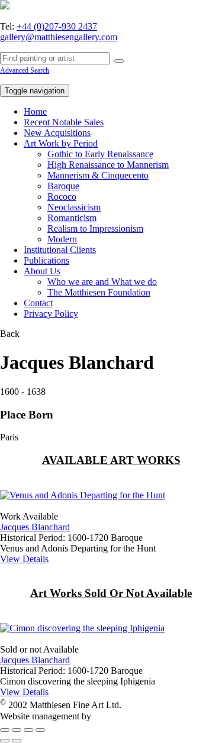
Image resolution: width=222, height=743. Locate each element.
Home (35, 111)
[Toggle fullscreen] (28, 730)
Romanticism (71, 218)
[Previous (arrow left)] (4, 740)
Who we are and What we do (102, 282)
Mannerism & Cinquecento (98, 175)
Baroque (63, 186)
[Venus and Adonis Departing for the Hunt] (82, 495)
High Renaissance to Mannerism (108, 165)
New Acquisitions (57, 133)
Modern (62, 239)
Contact (38, 303)
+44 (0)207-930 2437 (57, 26)
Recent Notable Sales (64, 122)
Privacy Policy (51, 314)
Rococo (61, 197)
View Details (24, 559)
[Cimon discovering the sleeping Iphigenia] (82, 628)
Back (10, 334)
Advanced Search (24, 70)
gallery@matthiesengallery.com (58, 37)
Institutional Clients (60, 250)
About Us (42, 271)
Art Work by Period (61, 143)
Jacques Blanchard (35, 527)
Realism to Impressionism (95, 228)
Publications (46, 260)
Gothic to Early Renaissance (100, 154)
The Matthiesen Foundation (98, 292)
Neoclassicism (74, 207)
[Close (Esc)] (4, 730)
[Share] (16, 730)
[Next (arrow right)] (16, 740)
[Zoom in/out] (40, 730)
